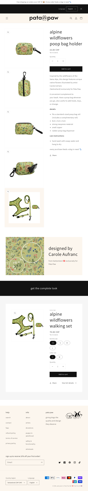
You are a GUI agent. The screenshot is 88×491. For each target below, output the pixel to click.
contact (8, 423)
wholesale (29, 449)
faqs (7, 428)
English (70, 9)
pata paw (59, 486)
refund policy (11, 433)
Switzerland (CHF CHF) (15, 483)
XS (53, 343)
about (28, 417)
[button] (6, 18)
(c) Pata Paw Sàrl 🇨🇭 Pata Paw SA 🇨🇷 (72, 486)
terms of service (12, 438)
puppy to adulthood (30, 434)
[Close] (81, 8)
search (8, 417)
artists (28, 423)
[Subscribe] (41, 462)
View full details (68, 383)
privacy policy (11, 443)
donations (29, 428)
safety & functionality (30, 442)
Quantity (52, 57)
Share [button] (54, 155)
